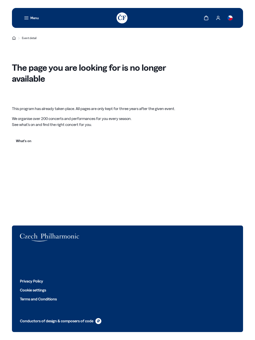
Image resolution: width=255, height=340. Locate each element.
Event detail (29, 38)
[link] (31, 18)
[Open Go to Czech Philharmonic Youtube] (55, 259)
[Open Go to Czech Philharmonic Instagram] (44, 259)
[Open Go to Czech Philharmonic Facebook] (22, 259)
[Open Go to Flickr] (77, 259)
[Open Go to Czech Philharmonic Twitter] (33, 259)
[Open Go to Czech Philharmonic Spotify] (66, 259)
